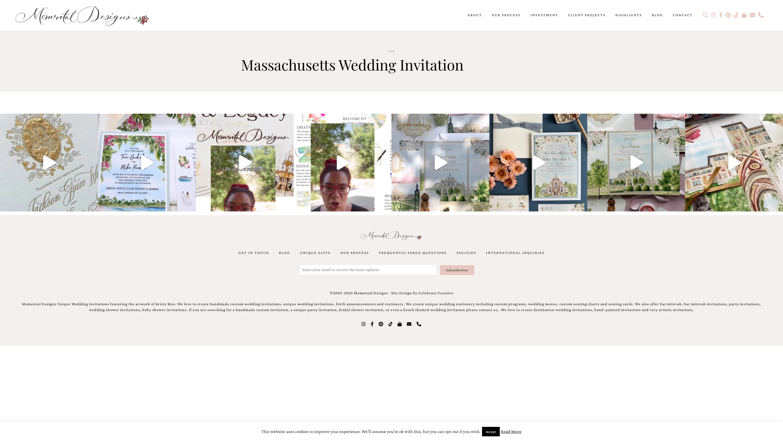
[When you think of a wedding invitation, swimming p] (147, 162)
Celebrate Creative (436, 293)
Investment (544, 15)
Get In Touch (254, 253)
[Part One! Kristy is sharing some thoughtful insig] (343, 162)
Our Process (506, 15)
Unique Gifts (315, 253)
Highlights (628, 15)
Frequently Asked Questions (413, 253)
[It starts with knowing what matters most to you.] (734, 162)
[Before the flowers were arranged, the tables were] (440, 162)
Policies (466, 253)
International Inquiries (515, 253)
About (475, 15)
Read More (511, 431)
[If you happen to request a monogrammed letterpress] (49, 162)
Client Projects (587, 15)
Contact (683, 15)
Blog (657, 15)
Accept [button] (491, 431)
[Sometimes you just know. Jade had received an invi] (636, 162)
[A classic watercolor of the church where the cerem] (538, 162)
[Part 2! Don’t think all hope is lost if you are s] (245, 162)
